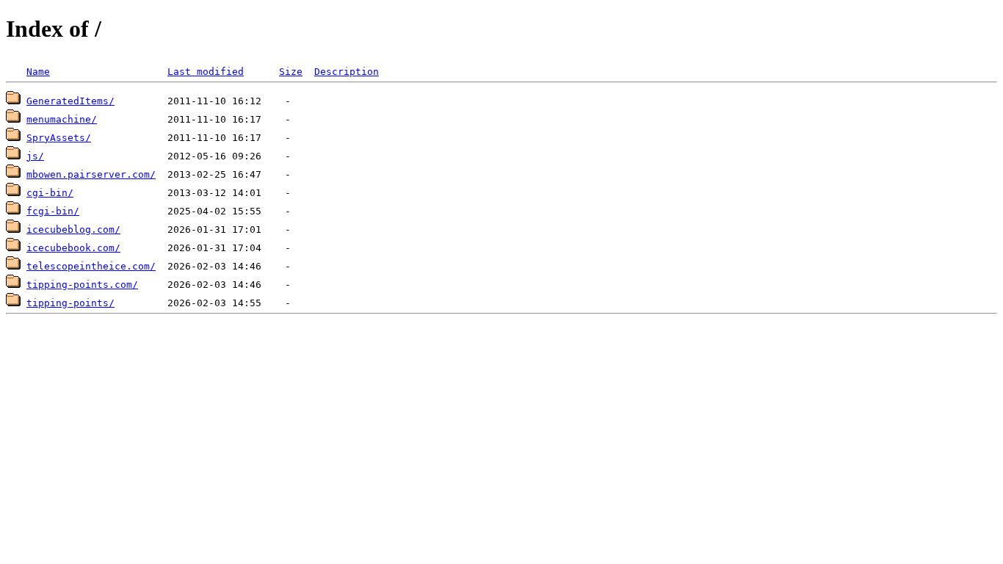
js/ (35, 156)
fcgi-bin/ (52, 211)
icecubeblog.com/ (73, 229)
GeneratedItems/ (70, 100)
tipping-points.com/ (82, 284)
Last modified (205, 71)
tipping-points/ (70, 302)
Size (291, 71)
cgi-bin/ (49, 192)
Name (38, 71)
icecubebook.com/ (73, 247)
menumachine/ (61, 119)
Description (346, 71)
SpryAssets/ (58, 137)
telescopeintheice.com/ (91, 266)
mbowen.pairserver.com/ (91, 174)
